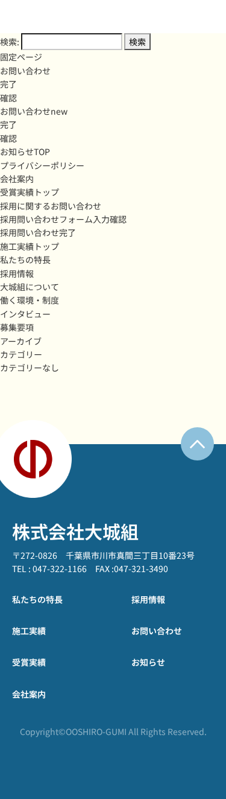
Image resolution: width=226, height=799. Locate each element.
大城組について (29, 287)
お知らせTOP (25, 151)
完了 (8, 84)
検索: (9, 42)
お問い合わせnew (33, 111)
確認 (8, 98)
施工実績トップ (29, 246)
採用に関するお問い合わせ (50, 206)
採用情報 (17, 273)
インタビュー (25, 314)
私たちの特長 (25, 259)
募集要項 (17, 327)
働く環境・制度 (29, 300)
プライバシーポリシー (42, 165)
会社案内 (17, 179)
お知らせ (148, 662)
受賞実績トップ (29, 192)
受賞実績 (29, 662)
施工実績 (29, 631)
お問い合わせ (25, 71)
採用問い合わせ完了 (38, 232)
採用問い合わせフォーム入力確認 (63, 219)
